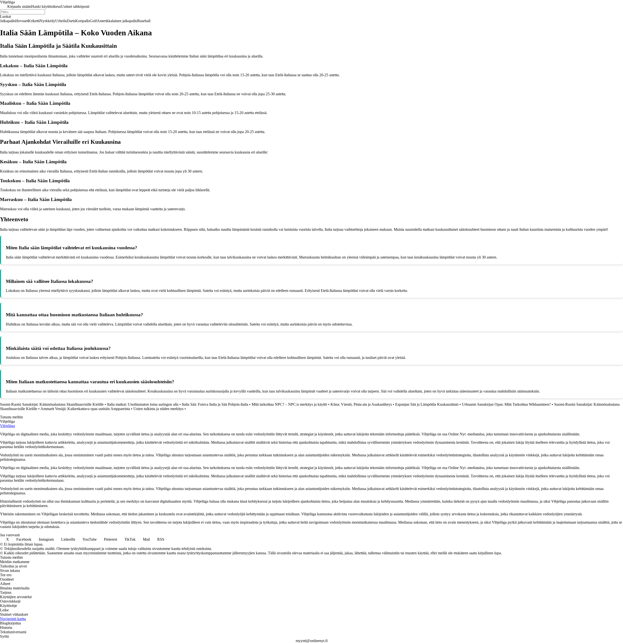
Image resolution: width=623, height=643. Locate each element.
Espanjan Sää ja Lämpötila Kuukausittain (426, 404)
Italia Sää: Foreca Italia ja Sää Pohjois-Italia (215, 404)
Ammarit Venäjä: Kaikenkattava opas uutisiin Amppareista (85, 409)
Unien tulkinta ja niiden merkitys (158, 409)
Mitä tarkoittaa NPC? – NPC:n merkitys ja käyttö (289, 404)
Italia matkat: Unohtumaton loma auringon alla (142, 404)
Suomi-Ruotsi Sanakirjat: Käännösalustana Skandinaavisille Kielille (52, 404)
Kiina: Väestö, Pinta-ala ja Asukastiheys (361, 404)
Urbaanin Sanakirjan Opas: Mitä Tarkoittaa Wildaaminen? (506, 404)
